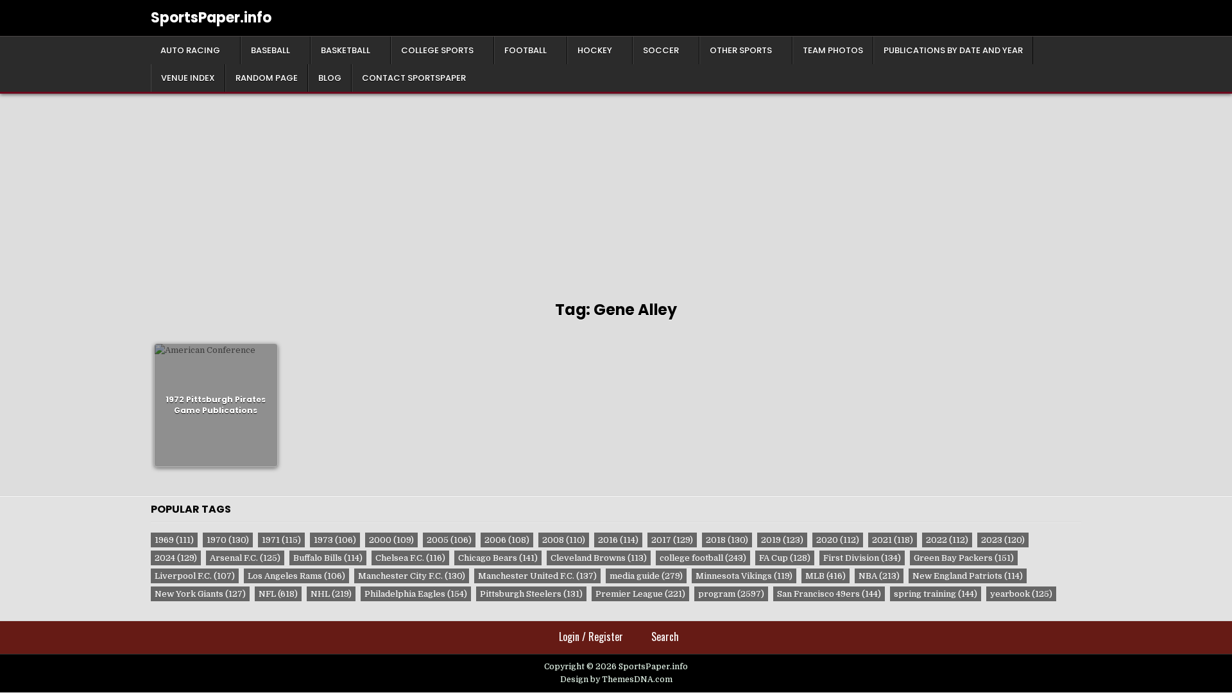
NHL (331, 594)
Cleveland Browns (599, 558)
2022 (947, 540)
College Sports (437, 50)
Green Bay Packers (964, 558)
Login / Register (591, 636)
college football (703, 558)
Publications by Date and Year (953, 50)
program (731, 594)
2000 (391, 540)
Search (665, 636)
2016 (618, 540)
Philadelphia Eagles (415, 594)
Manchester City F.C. (411, 576)
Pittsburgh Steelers (531, 594)
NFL (278, 594)
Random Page (266, 78)
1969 (174, 540)
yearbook (1021, 594)
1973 (335, 540)
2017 (672, 540)
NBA (879, 576)
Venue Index (188, 78)
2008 (563, 540)
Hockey (595, 50)
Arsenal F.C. (245, 558)
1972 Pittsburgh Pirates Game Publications (216, 405)
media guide (646, 576)
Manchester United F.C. (537, 576)
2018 (727, 540)
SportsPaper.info (211, 18)
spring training (935, 594)
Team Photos (833, 50)
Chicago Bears (498, 558)
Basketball (345, 50)
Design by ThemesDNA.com (616, 679)
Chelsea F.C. (410, 558)
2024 (176, 558)
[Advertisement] (616, 190)
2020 (837, 540)
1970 (228, 540)
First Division (862, 558)
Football (525, 50)
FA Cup (784, 558)
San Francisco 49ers (829, 594)
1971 (281, 540)
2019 (782, 540)
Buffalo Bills (328, 558)
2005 (449, 540)
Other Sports (741, 50)
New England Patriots (967, 576)
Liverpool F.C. (195, 576)
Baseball (270, 50)
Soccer (661, 50)
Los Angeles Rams (296, 576)
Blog (329, 78)
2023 (1003, 540)
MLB (825, 576)
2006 (506, 540)
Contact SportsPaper (414, 78)
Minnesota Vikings (744, 576)
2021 (892, 540)
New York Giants (200, 594)
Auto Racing (190, 50)
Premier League (640, 594)
